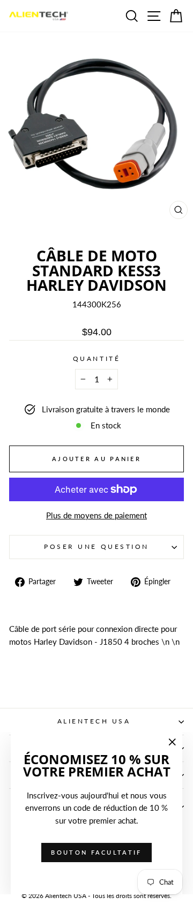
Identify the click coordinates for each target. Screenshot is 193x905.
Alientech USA (94, 721)
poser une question (96, 546)
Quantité (96, 359)
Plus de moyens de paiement (96, 515)
